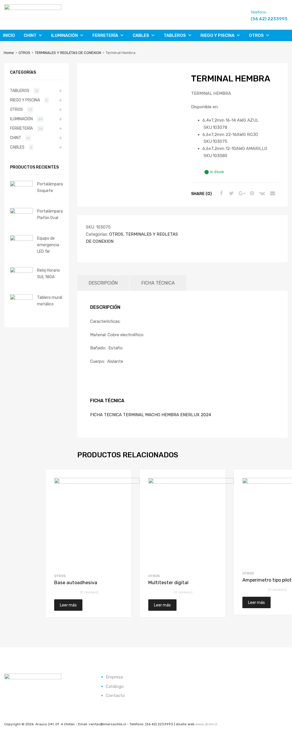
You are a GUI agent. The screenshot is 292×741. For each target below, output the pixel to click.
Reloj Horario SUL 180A (48, 273)
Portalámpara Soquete (50, 187)
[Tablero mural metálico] (21, 298)
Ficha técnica (158, 283)
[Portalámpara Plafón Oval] (21, 212)
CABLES (141, 35)
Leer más (68, 605)
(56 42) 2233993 (265, 18)
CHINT (30, 35)
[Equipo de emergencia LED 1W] (21, 239)
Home (9, 53)
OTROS (256, 35)
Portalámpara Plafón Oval (50, 214)
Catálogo (115, 686)
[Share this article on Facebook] (220, 193)
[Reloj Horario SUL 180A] (21, 271)
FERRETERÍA (105, 35)
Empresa (114, 677)
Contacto (115, 695)
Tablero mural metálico (49, 300)
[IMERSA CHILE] (32, 8)
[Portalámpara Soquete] (21, 185)
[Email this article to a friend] (271, 193)
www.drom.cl (206, 724)
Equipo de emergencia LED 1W (48, 245)
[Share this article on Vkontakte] (261, 193)
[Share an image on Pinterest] (251, 193)
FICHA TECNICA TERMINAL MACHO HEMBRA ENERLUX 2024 (150, 414)
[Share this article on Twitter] (230, 193)
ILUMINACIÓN (64, 35)
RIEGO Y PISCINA (217, 35)
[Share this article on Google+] (241, 193)
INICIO (9, 35)
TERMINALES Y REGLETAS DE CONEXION (68, 53)
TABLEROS (175, 35)
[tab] (103, 283)
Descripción (103, 283)
